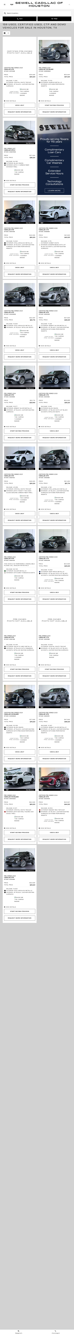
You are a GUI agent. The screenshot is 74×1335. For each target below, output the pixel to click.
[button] (19, 105)
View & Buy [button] (19, 105)
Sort (20, 19)
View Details (10, 101)
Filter (55, 19)
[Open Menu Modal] (4, 4)
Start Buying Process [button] (54, 105)
